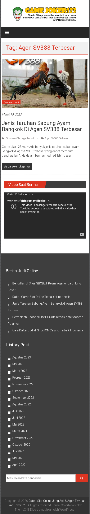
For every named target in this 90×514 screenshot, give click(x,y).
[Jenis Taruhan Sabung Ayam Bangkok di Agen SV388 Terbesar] (45, 83)
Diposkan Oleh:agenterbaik (20, 138)
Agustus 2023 (21, 357)
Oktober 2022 (21, 391)
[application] (45, 215)
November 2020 (22, 438)
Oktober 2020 (21, 444)
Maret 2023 (19, 371)
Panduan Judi (11, 102)
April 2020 (19, 464)
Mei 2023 (18, 364)
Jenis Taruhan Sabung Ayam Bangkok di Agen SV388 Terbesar (42, 126)
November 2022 (22, 384)
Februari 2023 (21, 377)
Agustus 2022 (21, 404)
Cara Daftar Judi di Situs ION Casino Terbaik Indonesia (47, 330)
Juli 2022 (18, 411)
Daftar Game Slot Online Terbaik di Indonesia (41, 297)
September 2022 (23, 397)
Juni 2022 (18, 417)
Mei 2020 (18, 458)
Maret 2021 (19, 431)
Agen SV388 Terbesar (56, 138)
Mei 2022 (18, 424)
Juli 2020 (18, 451)
